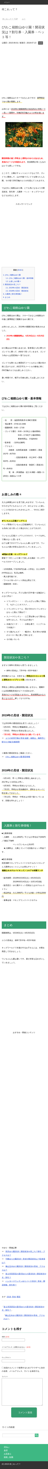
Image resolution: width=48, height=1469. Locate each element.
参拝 (6, 1450)
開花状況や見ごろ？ (12, 284)
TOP (10, 19)
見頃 (14, 1297)
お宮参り (7, 1454)
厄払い (6, 1447)
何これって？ (10, 9)
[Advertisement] (24, 70)
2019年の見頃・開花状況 (17, 288)
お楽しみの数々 (13, 281)
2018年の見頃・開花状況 (17, 291)
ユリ (40, 43)
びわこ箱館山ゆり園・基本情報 (19, 278)
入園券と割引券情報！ (12, 294)
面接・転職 (8, 1457)
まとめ (6, 297)
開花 (18, 1297)
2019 (9, 1297)
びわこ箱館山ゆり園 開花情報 (17, 757)
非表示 (20, 270)
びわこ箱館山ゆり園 (12, 275)
